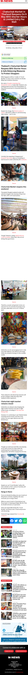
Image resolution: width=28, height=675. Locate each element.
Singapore (22, 41)
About (14, 662)
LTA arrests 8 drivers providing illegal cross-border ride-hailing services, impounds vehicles (19, 534)
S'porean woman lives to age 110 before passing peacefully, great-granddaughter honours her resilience (19, 554)
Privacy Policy (14, 666)
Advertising (14, 661)
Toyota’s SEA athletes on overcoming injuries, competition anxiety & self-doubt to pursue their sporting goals (20, 588)
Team (14, 667)
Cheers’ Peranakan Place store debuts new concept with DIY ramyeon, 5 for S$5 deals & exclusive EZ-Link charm (20, 607)
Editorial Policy (14, 663)
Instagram (4, 515)
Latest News (6, 41)
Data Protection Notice (15, 664)
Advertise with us (21, 651)
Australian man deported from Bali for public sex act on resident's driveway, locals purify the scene (19, 544)
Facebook (20, 514)
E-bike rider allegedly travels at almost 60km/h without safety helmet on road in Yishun (20, 572)
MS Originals (17, 41)
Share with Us (9, 651)
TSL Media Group (19, 672)
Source (14, 108)
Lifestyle (11, 41)
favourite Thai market (7, 158)
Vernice (9, 48)
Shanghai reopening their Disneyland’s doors (10, 84)
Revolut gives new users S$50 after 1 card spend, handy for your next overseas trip (19, 597)
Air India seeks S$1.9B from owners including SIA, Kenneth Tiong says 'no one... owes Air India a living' (19, 564)
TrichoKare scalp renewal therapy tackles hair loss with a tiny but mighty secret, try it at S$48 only (19, 616)
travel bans (24, 159)
